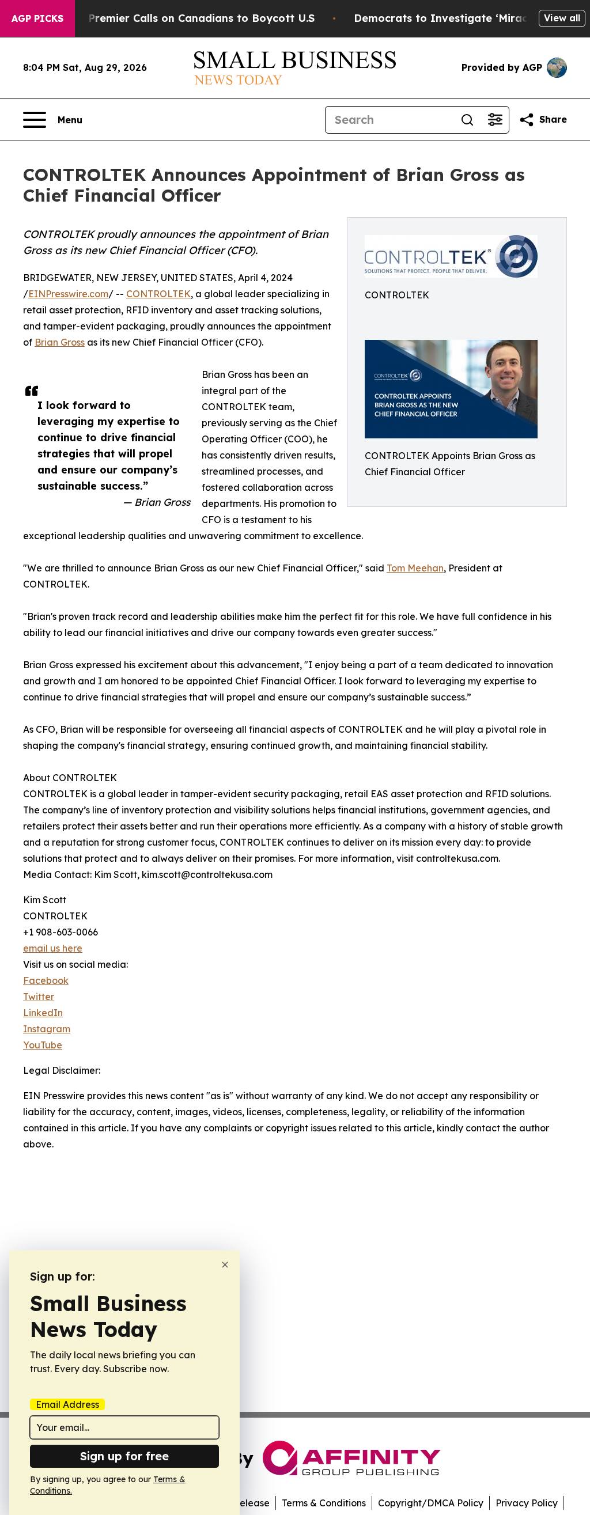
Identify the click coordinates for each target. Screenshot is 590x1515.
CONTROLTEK (158, 294)
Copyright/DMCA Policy (430, 1503)
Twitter (38, 996)
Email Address (67, 1404)
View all (562, 18)
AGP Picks (37, 18)
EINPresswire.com (68, 294)
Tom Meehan (415, 568)
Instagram (46, 1029)
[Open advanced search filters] (495, 120)
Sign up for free (124, 1456)
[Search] (467, 120)
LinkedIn (43, 1012)
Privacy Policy (527, 1503)
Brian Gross (60, 342)
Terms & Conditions (324, 1503)
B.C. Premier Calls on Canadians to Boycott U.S (190, 18)
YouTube (42, 1045)
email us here (52, 948)
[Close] (225, 1264)
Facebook (46, 980)
